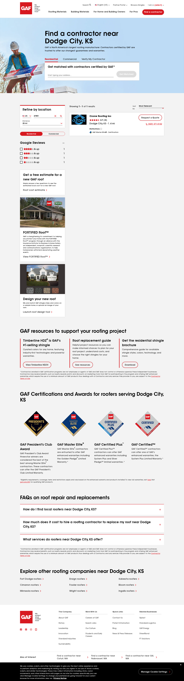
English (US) (103, 5)
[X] (26, 629)
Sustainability (64, 644)
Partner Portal (119, 5)
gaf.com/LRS (25, 482)
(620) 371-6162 (154, 124)
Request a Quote (150, 118)
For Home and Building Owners (109, 12)
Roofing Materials (57, 12)
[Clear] (55, 115)
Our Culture (90, 628)
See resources (82, 365)
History (61, 623)
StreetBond (144, 634)
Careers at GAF (92, 618)
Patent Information (121, 623)
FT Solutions (144, 639)
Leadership (63, 628)
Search (86, 5)
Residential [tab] (51, 59)
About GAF (63, 618)
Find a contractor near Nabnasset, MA (103, 657)
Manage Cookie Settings (154, 672)
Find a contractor (153, 12)
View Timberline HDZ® (37, 365)
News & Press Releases (122, 634)
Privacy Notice (59, 678)
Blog (114, 628)
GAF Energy (144, 628)
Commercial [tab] (70, 59)
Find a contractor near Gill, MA (140, 657)
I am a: (155, 5)
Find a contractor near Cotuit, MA (69, 657)
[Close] (180, 664)
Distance (26, 121)
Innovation (63, 634)
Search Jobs (90, 623)
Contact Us (118, 618)
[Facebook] (21, 629)
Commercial (54, 134)
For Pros (134, 12)
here (149, 480)
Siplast (142, 618)
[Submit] (60, 115)
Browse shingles (138, 5)
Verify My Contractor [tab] (93, 59)
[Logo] (30, 14)
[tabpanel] (92, 71)
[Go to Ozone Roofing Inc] (78, 120)
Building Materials (80, 12)
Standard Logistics (147, 623)
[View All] (101, 129)
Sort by (134, 108)
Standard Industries (67, 639)
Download (130, 365)
